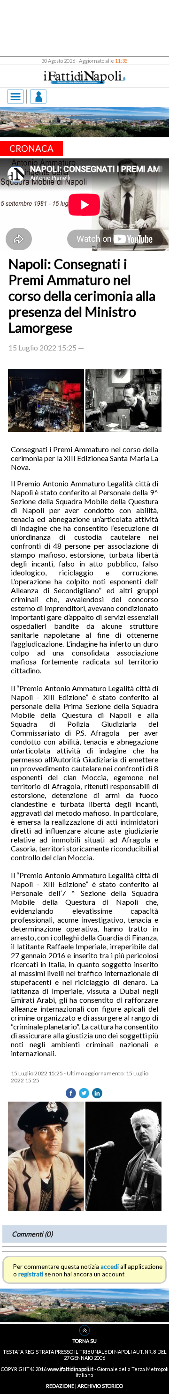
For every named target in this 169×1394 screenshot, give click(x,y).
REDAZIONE (60, 1386)
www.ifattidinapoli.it (70, 1369)
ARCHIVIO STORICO (100, 1386)
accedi (109, 1266)
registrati (30, 1274)
